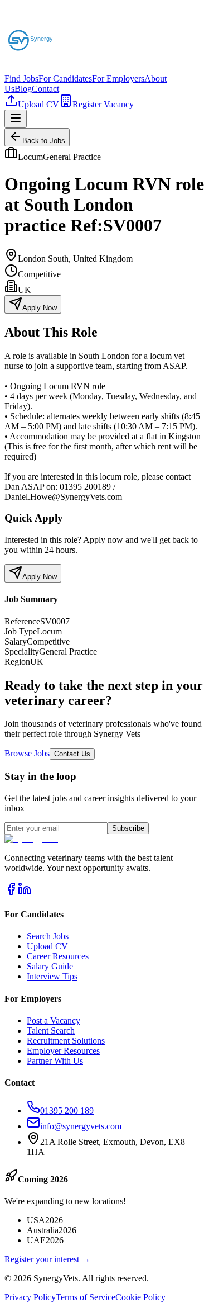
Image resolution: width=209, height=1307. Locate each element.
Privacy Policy (30, 1297)
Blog (23, 88)
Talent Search (51, 1030)
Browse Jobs (27, 753)
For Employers (118, 78)
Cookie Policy (140, 1297)
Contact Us (72, 754)
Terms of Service (85, 1297)
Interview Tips (52, 976)
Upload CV (38, 104)
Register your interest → (47, 1259)
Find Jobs (21, 78)
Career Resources (58, 956)
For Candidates (65, 78)
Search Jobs (48, 936)
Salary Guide (50, 966)
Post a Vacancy (53, 1020)
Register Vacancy (103, 104)
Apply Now (39, 308)
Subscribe (128, 828)
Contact (45, 88)
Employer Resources (63, 1050)
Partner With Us (55, 1061)
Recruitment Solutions (66, 1040)
